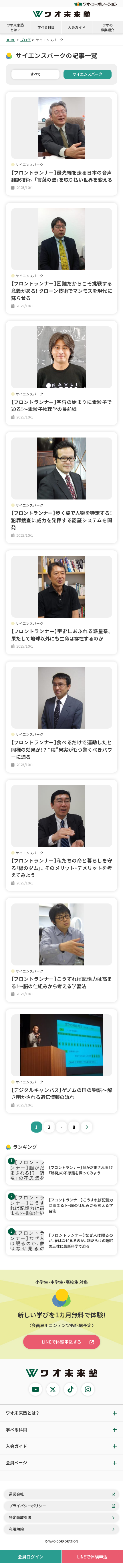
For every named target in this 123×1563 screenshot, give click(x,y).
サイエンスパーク (87, 74)
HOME (10, 39)
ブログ (25, 39)
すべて (35, 74)
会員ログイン (30, 1557)
